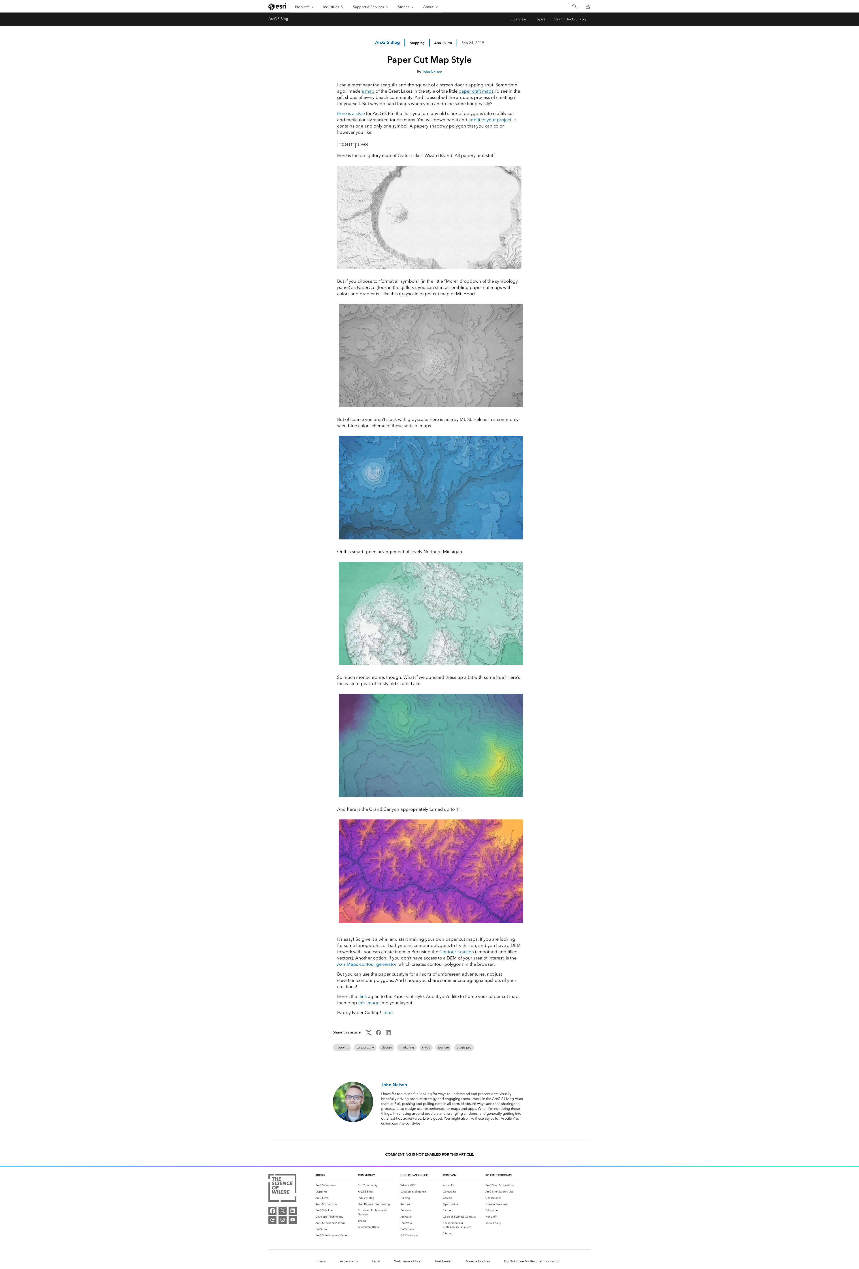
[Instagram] (283, 1220)
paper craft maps (476, 91)
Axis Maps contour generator (366, 964)
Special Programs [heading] (498, 1175)
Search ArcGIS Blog (570, 19)
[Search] (574, 6)
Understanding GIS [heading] (414, 1175)
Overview (518, 19)
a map (367, 91)
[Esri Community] (272, 1220)
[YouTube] (293, 1220)
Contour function (456, 951)
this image (368, 1002)
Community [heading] (366, 1175)
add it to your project (489, 119)
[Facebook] (272, 1211)
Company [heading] (449, 1175)
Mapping (417, 43)
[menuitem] (333, 1185)
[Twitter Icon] (368, 1034)
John (388, 1012)
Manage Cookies (478, 1261)
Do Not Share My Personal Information (531, 1261)
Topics (540, 19)
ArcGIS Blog (278, 19)
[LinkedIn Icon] (388, 1034)
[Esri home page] (277, 6)
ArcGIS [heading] (320, 1175)
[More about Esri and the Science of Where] (282, 1188)
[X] (283, 1211)
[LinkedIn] (293, 1211)
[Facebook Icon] (378, 1034)
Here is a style (351, 113)
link (363, 996)
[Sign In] (588, 6)
